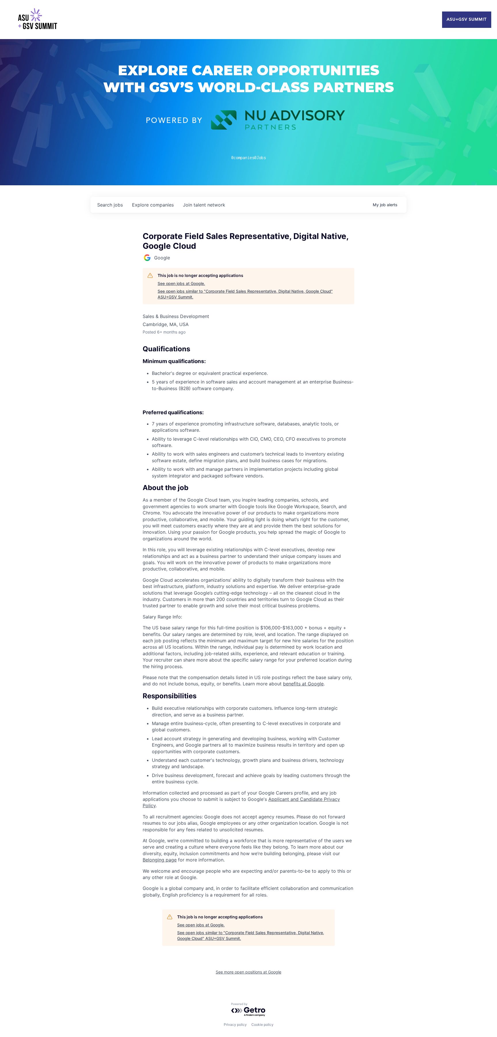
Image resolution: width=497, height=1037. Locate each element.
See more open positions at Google (248, 971)
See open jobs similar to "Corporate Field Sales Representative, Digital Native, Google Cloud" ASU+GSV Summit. (245, 294)
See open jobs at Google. (181, 283)
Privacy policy (235, 1024)
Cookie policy (262, 1024)
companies (153, 205)
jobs (110, 205)
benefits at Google (303, 684)
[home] (37, 19)
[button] (248, 488)
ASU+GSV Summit (467, 20)
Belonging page (160, 860)
